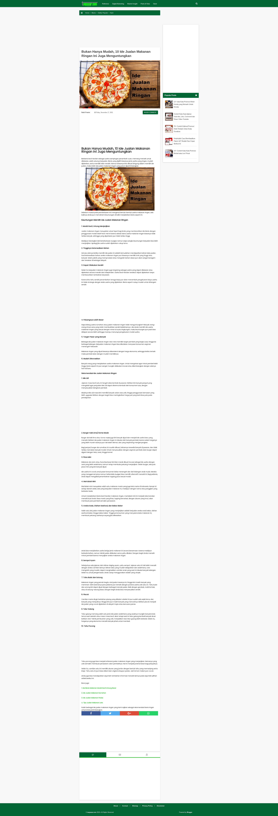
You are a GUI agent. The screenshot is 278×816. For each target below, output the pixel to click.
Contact (125, 806)
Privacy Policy (147, 806)
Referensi (105, 4)
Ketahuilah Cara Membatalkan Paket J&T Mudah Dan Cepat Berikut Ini (184, 141)
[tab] (92, 754)
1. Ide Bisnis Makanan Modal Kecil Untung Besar (98, 688)
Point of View (145, 4)
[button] (196, 4)
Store (155, 4)
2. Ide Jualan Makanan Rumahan (93, 693)
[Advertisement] (119, 32)
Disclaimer (161, 806)
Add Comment (150, 112)
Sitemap (135, 806)
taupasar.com (91, 812)
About (115, 806)
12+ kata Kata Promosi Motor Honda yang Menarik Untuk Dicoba (184, 104)
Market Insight (132, 4)
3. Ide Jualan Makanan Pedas (92, 698)
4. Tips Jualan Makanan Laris (92, 703)
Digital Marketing (118, 4)
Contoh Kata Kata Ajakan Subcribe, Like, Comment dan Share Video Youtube (184, 116)
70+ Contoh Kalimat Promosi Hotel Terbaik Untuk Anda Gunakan (184, 128)
